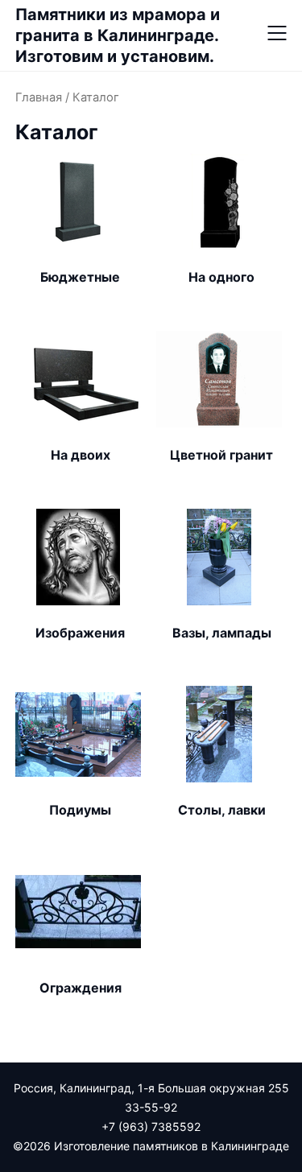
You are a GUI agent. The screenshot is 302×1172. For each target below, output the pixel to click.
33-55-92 (151, 1107)
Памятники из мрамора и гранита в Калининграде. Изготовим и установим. (117, 35)
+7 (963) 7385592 (151, 1126)
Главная (38, 97)
